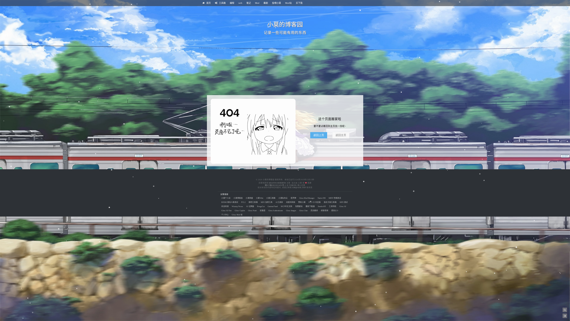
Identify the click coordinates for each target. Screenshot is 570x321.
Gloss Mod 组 (237, 215)
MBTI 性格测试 (335, 198)
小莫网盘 (249, 198)
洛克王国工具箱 (330, 202)
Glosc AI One (226, 211)
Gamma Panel (273, 206)
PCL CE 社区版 (315, 202)
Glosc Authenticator (275, 211)
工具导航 (332, 206)
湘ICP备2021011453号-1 (275, 185)
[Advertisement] (285, 70)
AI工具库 (279, 202)
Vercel (293, 185)
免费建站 (299, 206)
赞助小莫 (301, 202)
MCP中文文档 (286, 206)
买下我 (299, 3)
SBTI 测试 (344, 202)
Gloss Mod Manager (307, 198)
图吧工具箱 (253, 202)
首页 (208, 3)
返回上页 (318, 135)
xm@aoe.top (299, 188)
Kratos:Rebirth (277, 183)
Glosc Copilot (240, 211)
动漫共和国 (290, 202)
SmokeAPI (322, 206)
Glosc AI (342, 206)
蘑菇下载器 (310, 206)
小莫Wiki (259, 198)
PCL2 (243, 202)
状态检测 (225, 206)
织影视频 (324, 211)
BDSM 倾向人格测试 (229, 202)
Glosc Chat (303, 211)
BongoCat (261, 206)
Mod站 (288, 3)
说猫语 (262, 211)
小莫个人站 (225, 198)
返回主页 (340, 135)
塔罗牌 (293, 198)
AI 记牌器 (250, 206)
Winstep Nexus (237, 206)
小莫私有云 (283, 198)
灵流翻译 (314, 211)
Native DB (322, 198)
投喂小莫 (276, 3)
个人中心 (225, 215)
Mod (257, 3)
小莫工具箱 (270, 198)
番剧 (265, 3)
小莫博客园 (238, 198)
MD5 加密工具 (267, 202)
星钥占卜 (335, 211)
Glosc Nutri (252, 211)
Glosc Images (291, 211)
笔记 (248, 3)
